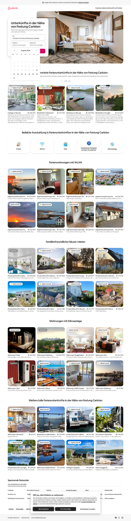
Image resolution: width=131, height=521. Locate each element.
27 (25, 74)
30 (37, 74)
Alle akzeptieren (43, 509)
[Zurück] (62, 81)
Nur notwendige (65, 509)
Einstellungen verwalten (87, 509)
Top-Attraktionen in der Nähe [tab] (17, 484)
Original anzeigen (83, 2)
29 (33, 74)
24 (14, 74)
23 (37, 70)
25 (18, 74)
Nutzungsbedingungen (38, 518)
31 (14, 78)
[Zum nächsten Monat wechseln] (36, 50)
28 (29, 74)
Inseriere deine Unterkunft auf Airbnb (109, 8)
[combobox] (28, 38)
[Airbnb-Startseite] (13, 8)
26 (21, 74)
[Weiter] (69, 81)
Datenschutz (25, 518)
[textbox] (20, 45)
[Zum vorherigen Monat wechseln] (14, 50)
